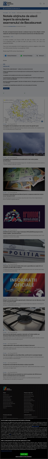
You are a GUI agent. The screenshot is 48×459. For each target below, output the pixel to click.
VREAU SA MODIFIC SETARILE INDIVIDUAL (24, 456)
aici (10, 434)
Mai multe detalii (35, 426)
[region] (24, 438)
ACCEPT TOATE (24, 454)
